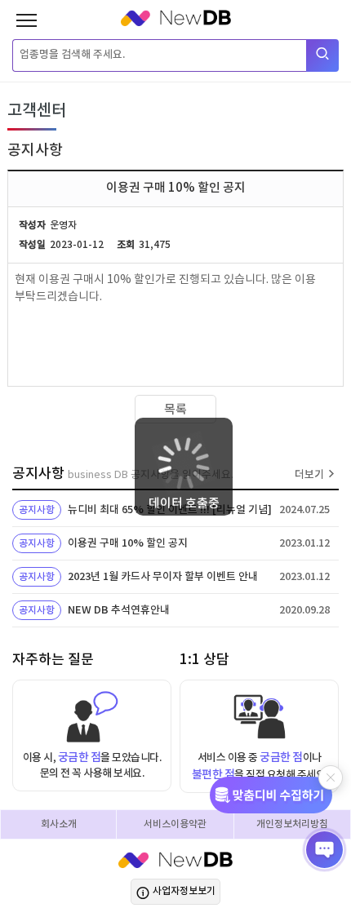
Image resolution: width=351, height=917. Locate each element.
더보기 (309, 474)
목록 (175, 410)
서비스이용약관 (175, 824)
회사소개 (59, 824)
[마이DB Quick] (276, 795)
